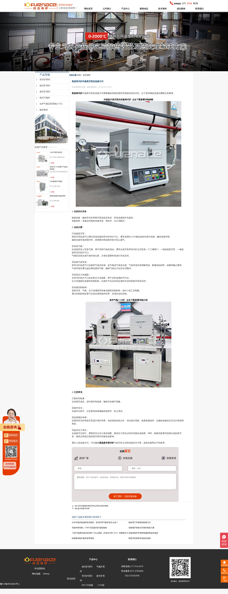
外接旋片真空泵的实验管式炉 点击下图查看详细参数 (128, 99)
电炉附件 (44, 110)
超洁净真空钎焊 (83, 508)
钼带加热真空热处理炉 (58, 196)
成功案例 (181, 9)
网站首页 (88, 9)
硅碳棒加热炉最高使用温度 (83, 538)
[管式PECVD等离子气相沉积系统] (42, 172)
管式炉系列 (45, 79)
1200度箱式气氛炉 (56, 181)
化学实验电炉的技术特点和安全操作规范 (92, 506)
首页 (79, 75)
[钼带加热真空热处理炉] (42, 201)
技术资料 (162, 9)
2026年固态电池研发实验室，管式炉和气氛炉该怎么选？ (95, 522)
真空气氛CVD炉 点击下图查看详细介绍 (129, 300)
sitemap (46, 573)
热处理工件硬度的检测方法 (140, 522)
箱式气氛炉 (45, 98)
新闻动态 (144, 9)
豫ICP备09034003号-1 (10, 584)
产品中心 (125, 9)
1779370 (186, 3)
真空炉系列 (45, 91)
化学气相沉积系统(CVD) (51, 104)
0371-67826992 (136, 571)
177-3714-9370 (136, 566)
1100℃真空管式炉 (56, 152)
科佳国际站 (40, 568)
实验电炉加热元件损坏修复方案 (141, 528)
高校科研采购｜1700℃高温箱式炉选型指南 (89, 528)
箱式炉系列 (45, 85)
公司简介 (107, 9)
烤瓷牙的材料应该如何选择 (140, 538)
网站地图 (36, 574)
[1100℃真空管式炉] (42, 158)
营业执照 (71, 579)
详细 (52, 163)
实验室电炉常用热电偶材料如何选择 (143, 533)
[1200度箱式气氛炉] (42, 187)
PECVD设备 (87, 585)
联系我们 (199, 9)
